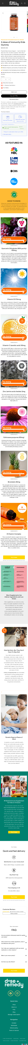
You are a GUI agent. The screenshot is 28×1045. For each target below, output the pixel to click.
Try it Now (14, 557)
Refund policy (14, 1028)
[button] (2, 3)
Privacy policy (22, 1038)
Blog (14, 1012)
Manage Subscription (14, 1014)
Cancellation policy (22, 1040)
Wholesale (14, 1025)
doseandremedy (9, 1038)
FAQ (14, 1009)
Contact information (14, 1040)
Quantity (3, 76)
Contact (14, 1023)
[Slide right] (16, 37)
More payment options (14, 99)
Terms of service (14, 1030)
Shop (14, 1004)
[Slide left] (11, 37)
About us (14, 1007)
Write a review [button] (14, 913)
